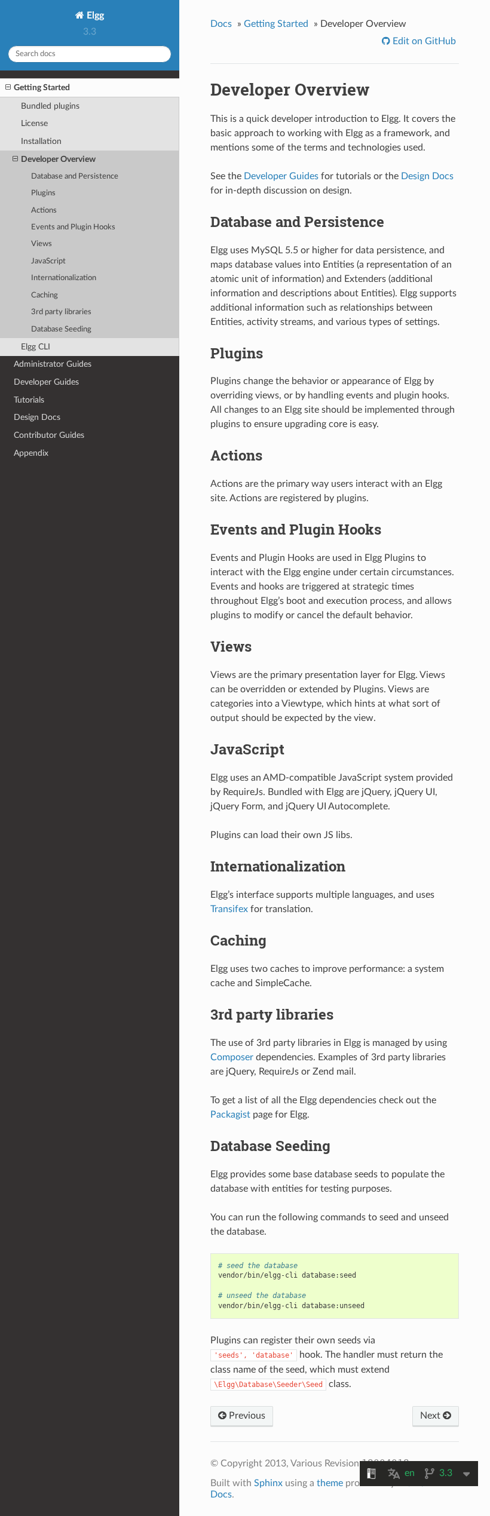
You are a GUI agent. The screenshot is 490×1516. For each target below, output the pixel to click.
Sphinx (268, 1483)
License (34, 123)
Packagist (230, 1114)
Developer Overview (58, 159)
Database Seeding (61, 329)
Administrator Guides (52, 364)
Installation (41, 141)
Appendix (31, 453)
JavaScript (48, 261)
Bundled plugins (50, 106)
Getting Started (42, 87)
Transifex (229, 909)
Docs (221, 24)
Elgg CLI (35, 346)
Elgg (94, 15)
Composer (231, 1057)
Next (431, 1415)
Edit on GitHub (423, 41)
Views (41, 244)
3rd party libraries (61, 312)
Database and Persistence (74, 176)
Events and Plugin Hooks (73, 227)
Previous (245, 1415)
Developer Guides (46, 382)
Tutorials (29, 399)
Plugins (43, 193)
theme (330, 1483)
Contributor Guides (49, 435)
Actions (44, 210)
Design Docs (37, 417)
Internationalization (63, 278)
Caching (44, 295)
